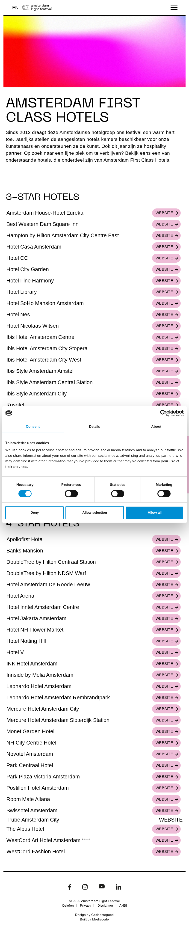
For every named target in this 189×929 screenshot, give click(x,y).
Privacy (85, 905)
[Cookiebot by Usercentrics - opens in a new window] (163, 413)
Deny (34, 512)
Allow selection (94, 512)
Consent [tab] (33, 426)
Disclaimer (105, 905)
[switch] (71, 493)
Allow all (155, 512)
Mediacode (100, 919)
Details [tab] (94, 426)
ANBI (123, 905)
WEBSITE (164, 213)
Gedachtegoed (102, 915)
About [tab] (156, 426)
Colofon (68, 905)
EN (15, 7)
